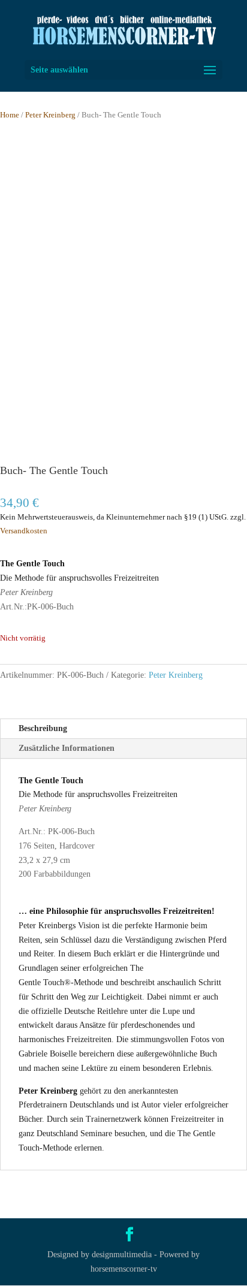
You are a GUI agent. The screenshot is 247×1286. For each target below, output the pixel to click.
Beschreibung (43, 728)
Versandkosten (23, 531)
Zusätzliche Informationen (67, 748)
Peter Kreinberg (50, 115)
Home (9, 115)
